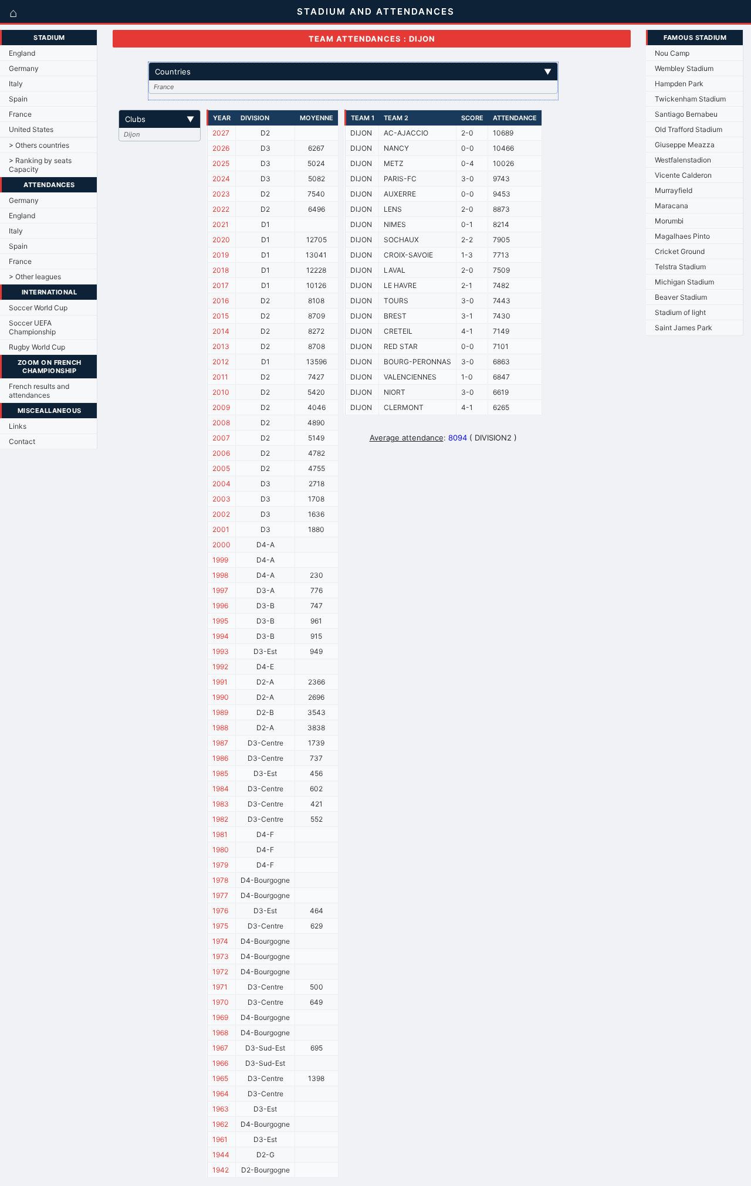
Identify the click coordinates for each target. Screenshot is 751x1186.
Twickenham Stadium (690, 98)
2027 (220, 132)
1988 (220, 727)
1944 (220, 1154)
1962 (220, 1124)
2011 (220, 376)
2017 (220, 285)
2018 (220, 270)
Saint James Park (683, 327)
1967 (220, 1047)
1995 (220, 620)
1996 (220, 605)
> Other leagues (35, 276)
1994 (220, 636)
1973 (220, 956)
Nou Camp (672, 53)
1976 (220, 910)
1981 (220, 834)
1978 (220, 880)
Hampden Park (679, 83)
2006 (221, 453)
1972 (220, 971)
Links (17, 426)
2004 (221, 483)
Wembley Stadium (684, 68)
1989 (220, 712)
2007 (221, 437)
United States (31, 129)
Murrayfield (673, 190)
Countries (353, 71)
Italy (16, 83)
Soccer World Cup (38, 307)
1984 (220, 788)
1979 (220, 864)
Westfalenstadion (683, 159)
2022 (220, 209)
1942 (220, 1169)
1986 (220, 758)
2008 (221, 422)
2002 (221, 514)
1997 (220, 590)
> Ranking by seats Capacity (40, 165)
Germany (24, 68)
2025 (220, 163)
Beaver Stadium (681, 297)
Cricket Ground (680, 251)
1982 (220, 819)
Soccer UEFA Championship (32, 327)
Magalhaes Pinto (682, 236)
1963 (220, 1108)
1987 (220, 742)
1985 (220, 773)
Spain (18, 98)
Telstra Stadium (680, 266)
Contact (22, 441)
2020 (221, 239)
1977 (220, 895)
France (20, 114)
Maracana (671, 205)
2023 (221, 193)
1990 (220, 697)
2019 (220, 254)
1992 (220, 666)
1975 (220, 925)
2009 (221, 407)
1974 (220, 941)
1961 (220, 1139)
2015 (220, 315)
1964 (220, 1093)
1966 (220, 1063)
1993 (220, 651)
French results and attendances (39, 390)
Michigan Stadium (684, 281)
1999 (220, 559)
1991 (220, 681)
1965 (220, 1078)
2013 (220, 346)
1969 (220, 1017)
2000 (221, 544)
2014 (220, 331)
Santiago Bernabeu (686, 114)
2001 (220, 529)
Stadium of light (680, 312)
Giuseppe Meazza (685, 144)
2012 (220, 361)
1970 (220, 1002)
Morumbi (669, 220)
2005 (221, 468)
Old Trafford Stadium (688, 129)
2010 (220, 392)
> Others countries (39, 145)
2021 (220, 224)
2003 (221, 498)
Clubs (159, 119)
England (22, 53)
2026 (220, 148)
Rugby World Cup (37, 347)
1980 (220, 849)
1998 (220, 575)
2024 (221, 178)
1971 (220, 986)
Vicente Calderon (683, 175)
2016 (220, 300)
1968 (220, 1032)
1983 (220, 803)
